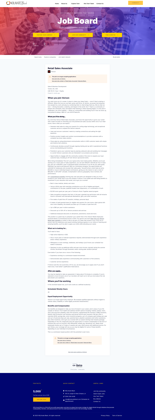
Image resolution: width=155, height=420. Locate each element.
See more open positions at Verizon (77, 352)
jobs (38, 57)
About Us (64, 3)
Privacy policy (74, 369)
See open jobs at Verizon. (59, 78)
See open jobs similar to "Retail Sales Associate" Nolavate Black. (69, 81)
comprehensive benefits (57, 176)
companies (50, 57)
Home (57, 3)
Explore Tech (75, 3)
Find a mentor (110, 35)
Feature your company (44, 35)
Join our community (79, 35)
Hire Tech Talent (89, 3)
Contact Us (99, 3)
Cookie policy (81, 369)
